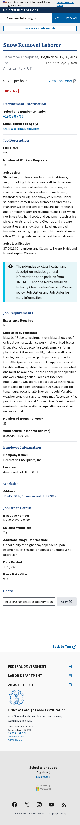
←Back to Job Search (40, 28)
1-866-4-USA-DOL (17, 733)
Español (72, 18)
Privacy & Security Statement (29, 813)
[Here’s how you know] (40, 3)
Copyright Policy (57, 813)
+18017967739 (13, 116)
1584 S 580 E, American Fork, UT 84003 (29, 496)
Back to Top (62, 646)
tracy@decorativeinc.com (21, 129)
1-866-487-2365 (16, 736)
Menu (58, 18)
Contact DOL (15, 739)
